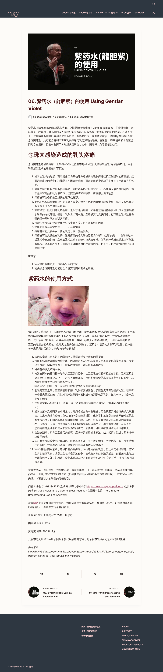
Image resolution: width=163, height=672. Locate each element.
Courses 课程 (68, 12)
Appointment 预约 (105, 12)
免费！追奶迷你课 (89, 631)
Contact (127, 631)
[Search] (153, 4)
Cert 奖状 (139, 12)
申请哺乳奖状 (87, 635)
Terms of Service (131, 640)
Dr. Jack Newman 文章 (81, 117)
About (125, 626)
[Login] (153, 13)
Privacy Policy (130, 635)
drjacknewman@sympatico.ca (105, 486)
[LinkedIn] (121, 574)
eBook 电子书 (85, 12)
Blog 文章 (126, 12)
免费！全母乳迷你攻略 (91, 626)
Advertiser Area (131, 649)
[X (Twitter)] (68, 574)
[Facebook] (41, 574)
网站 (35, 502)
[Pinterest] (95, 574)
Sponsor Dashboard (133, 644)
